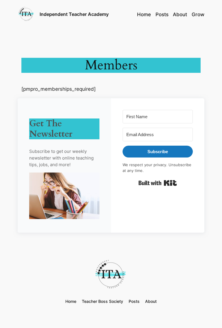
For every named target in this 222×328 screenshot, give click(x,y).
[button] (64, 197)
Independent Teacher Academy (74, 14)
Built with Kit (157, 183)
